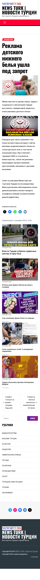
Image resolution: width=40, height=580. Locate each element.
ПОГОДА (5, 460)
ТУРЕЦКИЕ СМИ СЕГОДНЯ (12, 482)
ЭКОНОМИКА (7, 493)
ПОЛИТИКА (6, 466)
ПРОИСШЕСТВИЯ (8, 39)
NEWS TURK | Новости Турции (19, 10)
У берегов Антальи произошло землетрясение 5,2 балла (29, 402)
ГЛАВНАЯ (34, 557)
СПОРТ (4, 476)
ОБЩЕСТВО (6, 449)
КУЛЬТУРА (6, 444)
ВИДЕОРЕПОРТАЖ (9, 433)
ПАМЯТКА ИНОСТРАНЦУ (11, 455)
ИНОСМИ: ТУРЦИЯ (9, 439)
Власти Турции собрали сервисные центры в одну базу (19, 252)
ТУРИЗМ (5, 487)
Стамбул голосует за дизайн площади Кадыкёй (9, 402)
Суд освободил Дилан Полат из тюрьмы (18, 318)
